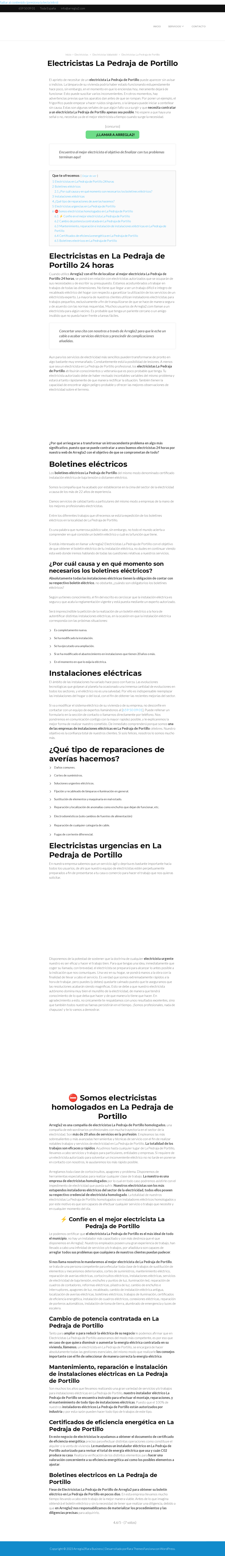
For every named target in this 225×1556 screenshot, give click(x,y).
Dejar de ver (89, 175)
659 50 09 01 (27, 8)
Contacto (199, 26)
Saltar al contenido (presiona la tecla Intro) (29, 2)
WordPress (167, 1549)
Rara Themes (135, 1549)
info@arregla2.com (73, 8)
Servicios (174, 26)
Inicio (157, 26)
